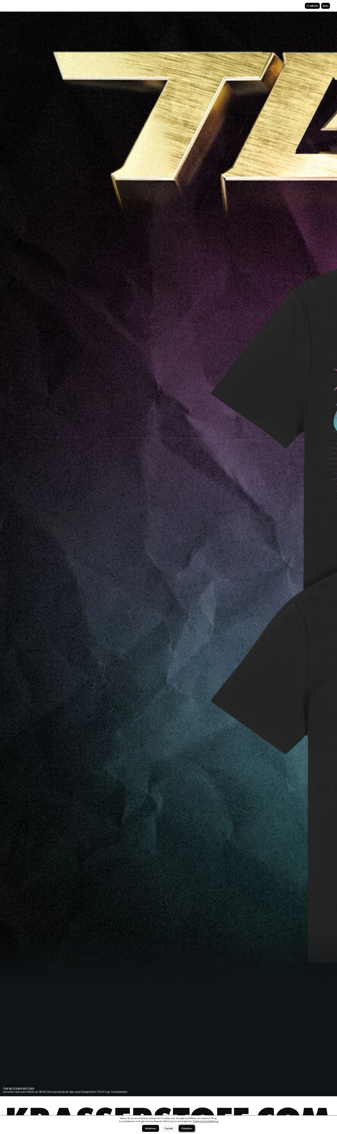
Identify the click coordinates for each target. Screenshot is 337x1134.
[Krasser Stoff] (17, 5)
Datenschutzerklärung (205, 1121)
